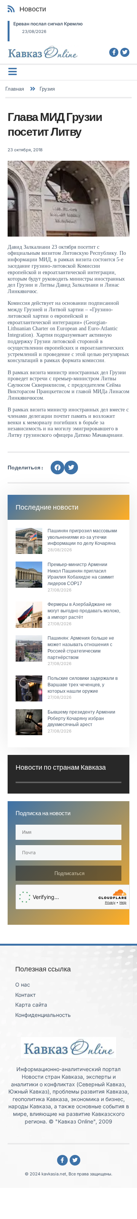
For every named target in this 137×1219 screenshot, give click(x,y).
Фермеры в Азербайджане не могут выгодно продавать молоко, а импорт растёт (84, 611)
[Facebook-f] (113, 52)
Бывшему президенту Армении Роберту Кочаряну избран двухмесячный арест (81, 718)
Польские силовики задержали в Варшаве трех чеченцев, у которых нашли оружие (83, 685)
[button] (57, 467)
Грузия (47, 89)
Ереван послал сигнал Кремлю (48, 24)
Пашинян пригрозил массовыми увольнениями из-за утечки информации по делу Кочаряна (82, 537)
